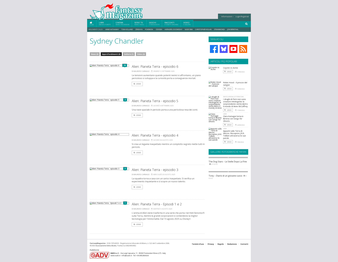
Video (187, 23)
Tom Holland (127, 29)
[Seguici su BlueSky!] (223, 48)
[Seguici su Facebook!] (213, 48)
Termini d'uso (198, 244)
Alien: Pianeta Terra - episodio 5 (155, 101)
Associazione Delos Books (106, 245)
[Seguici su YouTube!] (233, 48)
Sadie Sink (189, 29)
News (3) (94, 54)
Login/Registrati (242, 16)
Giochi (154, 23)
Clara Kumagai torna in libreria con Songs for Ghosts (233, 118)
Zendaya (139, 29)
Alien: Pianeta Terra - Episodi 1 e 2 (157, 204)
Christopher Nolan (203, 29)
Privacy (211, 244)
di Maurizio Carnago (141, 71)
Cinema (122, 23)
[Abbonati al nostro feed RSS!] (243, 48)
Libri (105, 23)
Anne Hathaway (112, 29)
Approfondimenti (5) (111, 54)
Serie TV (139, 23)
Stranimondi (219, 29)
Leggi (138, 84)
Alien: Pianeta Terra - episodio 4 (155, 135)
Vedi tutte (242, 152)
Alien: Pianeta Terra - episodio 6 (155, 66)
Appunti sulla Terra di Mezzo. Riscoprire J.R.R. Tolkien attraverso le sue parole (234, 134)
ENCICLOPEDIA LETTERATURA (233, 96)
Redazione (232, 244)
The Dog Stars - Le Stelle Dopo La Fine (228, 161)
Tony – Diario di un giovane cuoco (225, 175)
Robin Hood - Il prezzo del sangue (235, 83)
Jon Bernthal (232, 29)
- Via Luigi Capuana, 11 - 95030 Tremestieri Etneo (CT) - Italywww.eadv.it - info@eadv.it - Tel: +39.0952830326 (138, 254)
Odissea (159, 29)
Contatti (244, 244)
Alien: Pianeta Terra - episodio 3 (155, 169)
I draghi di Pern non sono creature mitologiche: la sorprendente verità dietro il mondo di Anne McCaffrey (235, 103)
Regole (221, 244)
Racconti (171, 23)
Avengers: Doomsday (173, 29)
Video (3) (141, 54)
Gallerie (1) (128, 54)
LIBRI (225, 114)
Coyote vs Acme (230, 67)
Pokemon (149, 29)
